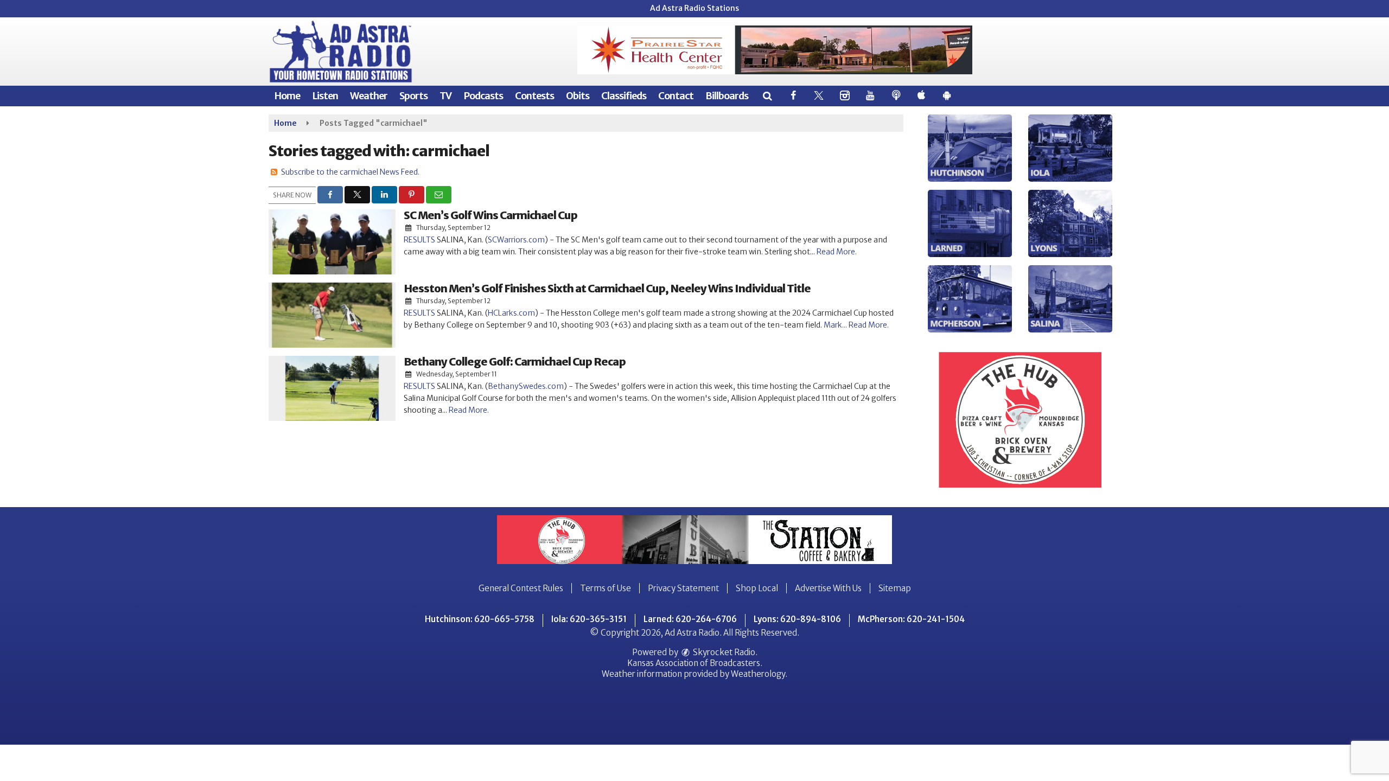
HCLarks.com (511, 313)
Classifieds (623, 95)
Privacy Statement (683, 588)
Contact (675, 95)
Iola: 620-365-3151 (589, 619)
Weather (368, 95)
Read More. (837, 252)
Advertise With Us (828, 588)
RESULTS (419, 240)
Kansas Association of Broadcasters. (694, 663)
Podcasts (483, 95)
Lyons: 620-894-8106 (797, 619)
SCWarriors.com (516, 240)
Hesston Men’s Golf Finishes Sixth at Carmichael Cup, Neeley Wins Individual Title (607, 288)
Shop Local (757, 588)
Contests (534, 95)
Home (287, 95)
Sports (413, 95)
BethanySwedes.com (526, 386)
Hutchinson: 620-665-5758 (479, 619)
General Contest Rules (521, 588)
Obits (577, 95)
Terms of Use (605, 588)
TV (445, 95)
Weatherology (758, 674)
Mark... (836, 325)
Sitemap (894, 588)
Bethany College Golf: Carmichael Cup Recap (515, 361)
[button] (767, 95)
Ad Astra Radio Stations (694, 8)
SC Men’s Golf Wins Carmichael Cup (490, 215)
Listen (325, 95)
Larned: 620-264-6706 (690, 619)
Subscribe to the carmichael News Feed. (350, 172)
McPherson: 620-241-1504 (911, 619)
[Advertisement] (774, 49)
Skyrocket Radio (723, 652)
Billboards (726, 95)
